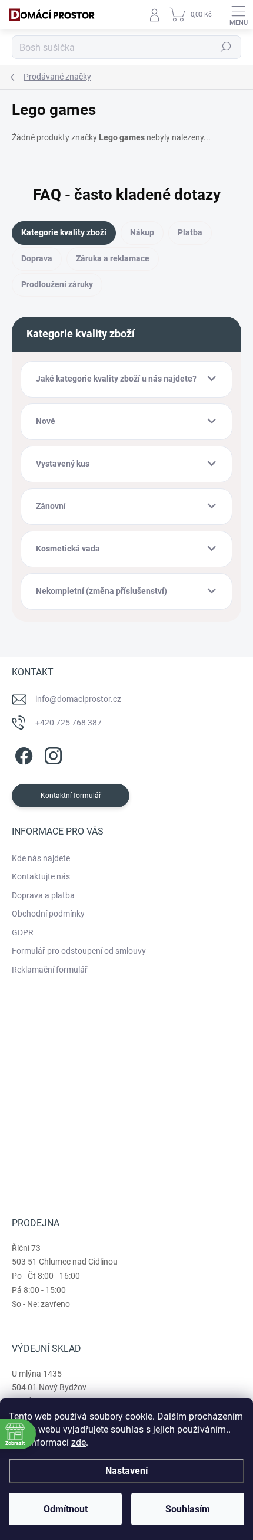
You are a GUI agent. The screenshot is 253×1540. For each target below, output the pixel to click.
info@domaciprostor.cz (78, 699)
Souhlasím (187, 1509)
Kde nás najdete (41, 858)
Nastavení (126, 1470)
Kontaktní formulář (71, 796)
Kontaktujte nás (41, 876)
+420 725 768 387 (68, 722)
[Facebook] (22, 753)
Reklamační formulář (50, 969)
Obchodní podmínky (48, 913)
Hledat (226, 47)
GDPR (23, 932)
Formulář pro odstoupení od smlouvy (79, 950)
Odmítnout (66, 1509)
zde (78, 1442)
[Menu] (238, 14)
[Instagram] (51, 753)
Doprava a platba (43, 895)
